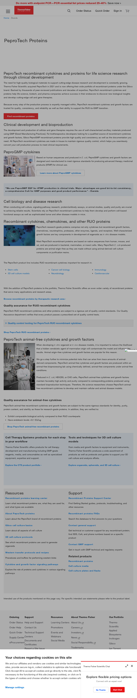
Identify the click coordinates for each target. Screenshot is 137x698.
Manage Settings (14, 687)
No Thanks (101, 690)
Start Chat (117, 689)
